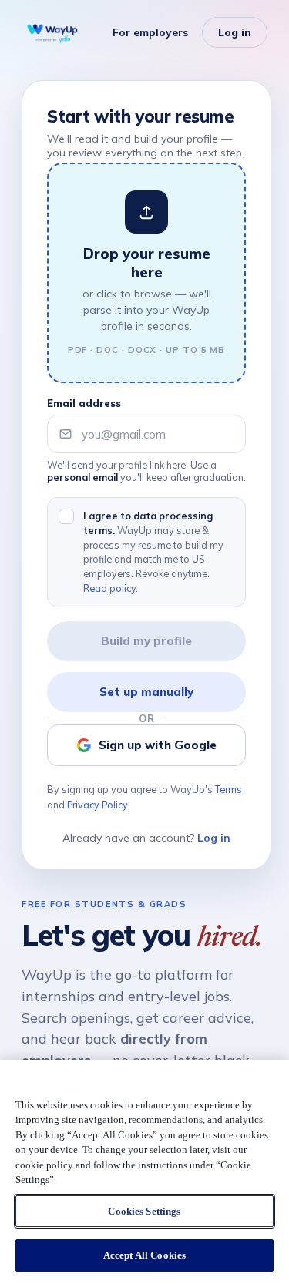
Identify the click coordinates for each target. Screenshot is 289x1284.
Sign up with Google (158, 745)
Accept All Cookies (144, 1255)
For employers (150, 32)
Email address (84, 403)
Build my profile (146, 641)
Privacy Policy (97, 804)
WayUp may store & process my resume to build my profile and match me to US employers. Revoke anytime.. (153, 551)
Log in (234, 32)
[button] (146, 273)
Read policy (109, 588)
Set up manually (146, 691)
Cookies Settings (144, 1211)
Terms (228, 789)
